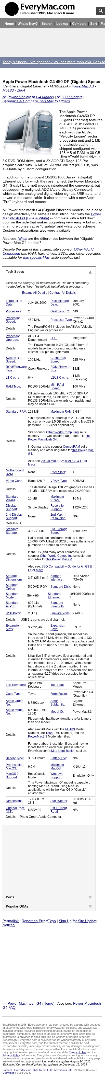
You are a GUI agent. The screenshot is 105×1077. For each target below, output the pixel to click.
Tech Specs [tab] (15, 272)
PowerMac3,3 (83, 86)
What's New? (28, 24)
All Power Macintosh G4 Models (28, 97)
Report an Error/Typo (39, 921)
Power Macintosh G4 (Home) (31, 1003)
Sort (93, 24)
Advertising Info (63, 1070)
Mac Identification (63, 751)
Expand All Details (34, 292)
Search (47, 24)
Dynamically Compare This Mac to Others (36, 101)
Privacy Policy (11, 1055)
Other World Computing (62, 432)
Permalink (11, 921)
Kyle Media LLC (42, 1070)
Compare (79, 24)
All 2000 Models (69, 97)
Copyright (8, 1072)
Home (9, 24)
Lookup (62, 24)
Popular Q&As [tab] (17, 906)
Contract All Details (62, 292)
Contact (7, 1070)
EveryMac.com (22, 1070)
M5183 (8, 90)
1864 (21, 90)
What (22, 238)
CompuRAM (71, 446)
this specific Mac (36, 257)
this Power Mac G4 (59, 559)
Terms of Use (77, 1052)
